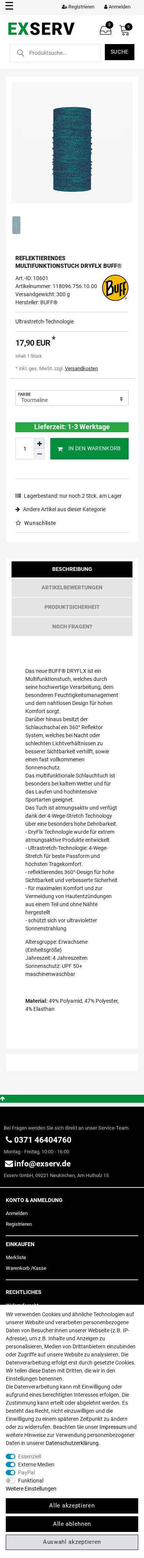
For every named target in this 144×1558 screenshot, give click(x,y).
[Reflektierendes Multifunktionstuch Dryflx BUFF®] (72, 142)
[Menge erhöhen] (39, 443)
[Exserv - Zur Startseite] (41, 28)
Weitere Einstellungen (31, 1489)
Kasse (39, 1268)
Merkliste (16, 1257)
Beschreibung (72, 569)
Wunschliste (39, 523)
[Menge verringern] (39, 454)
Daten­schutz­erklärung (72, 1443)
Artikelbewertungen (72, 587)
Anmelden (17, 1213)
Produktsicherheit (72, 607)
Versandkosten (81, 368)
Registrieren (19, 1224)
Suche (120, 52)
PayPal (26, 1472)
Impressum (112, 1427)
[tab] (72, 571)
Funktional (30, 1481)
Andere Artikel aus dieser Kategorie (64, 509)
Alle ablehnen (72, 1523)
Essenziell (29, 1456)
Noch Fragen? (72, 626)
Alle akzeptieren (71, 1505)
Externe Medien (36, 1464)
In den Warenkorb (94, 448)
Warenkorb (18, 1268)
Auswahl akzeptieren (72, 1541)
